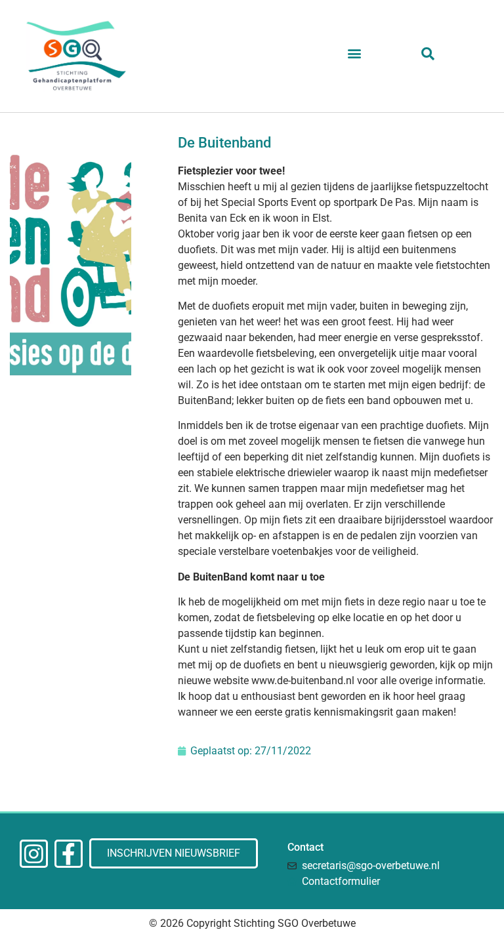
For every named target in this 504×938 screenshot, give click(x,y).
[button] (354, 53)
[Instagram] (34, 854)
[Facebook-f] (68, 854)
